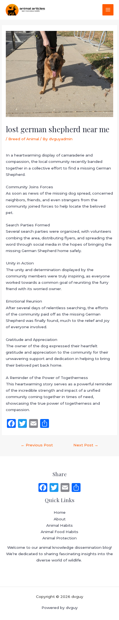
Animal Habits (59, 525)
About (60, 519)
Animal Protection (59, 538)
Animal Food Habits (59, 531)
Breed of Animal (23, 139)
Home (60, 512)
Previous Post (37, 445)
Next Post (85, 445)
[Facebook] (42, 488)
